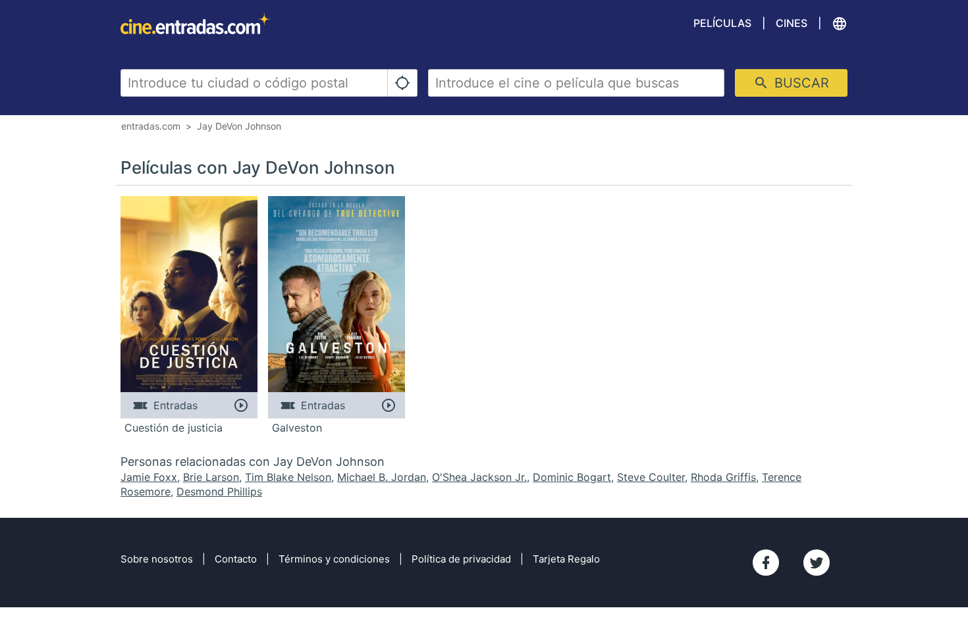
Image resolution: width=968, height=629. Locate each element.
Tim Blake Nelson (288, 477)
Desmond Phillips (219, 491)
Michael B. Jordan (381, 477)
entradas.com (150, 126)
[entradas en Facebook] (766, 562)
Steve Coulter (651, 477)
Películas (722, 23)
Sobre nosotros (157, 559)
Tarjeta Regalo (566, 559)
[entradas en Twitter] (816, 562)
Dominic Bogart (572, 477)
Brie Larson (211, 477)
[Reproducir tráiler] (240, 405)
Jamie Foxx (149, 477)
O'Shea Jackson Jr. (479, 477)
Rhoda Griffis (723, 477)
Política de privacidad (461, 559)
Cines (791, 23)
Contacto (236, 559)
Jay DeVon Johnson (239, 126)
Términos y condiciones (334, 559)
